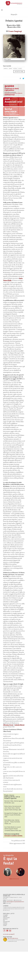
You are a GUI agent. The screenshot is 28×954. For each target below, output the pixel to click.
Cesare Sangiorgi (15, 31)
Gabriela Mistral (19, 725)
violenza (6, 68)
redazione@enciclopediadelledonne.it (15, 901)
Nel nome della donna (13, 938)
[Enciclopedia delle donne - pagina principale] (14, 3)
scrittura (15, 68)
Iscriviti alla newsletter (8, 934)
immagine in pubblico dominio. (13, 835)
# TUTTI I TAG (19, 71)
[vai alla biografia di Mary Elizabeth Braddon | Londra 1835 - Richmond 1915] (20, 872)
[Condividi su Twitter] (23, 78)
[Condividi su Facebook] (20, 78)
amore (20, 68)
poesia (10, 68)
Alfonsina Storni (8, 725)
